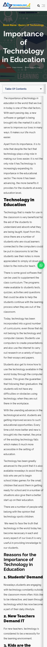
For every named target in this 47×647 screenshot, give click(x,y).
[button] (41, 89)
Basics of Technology (31, 25)
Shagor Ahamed (17, 67)
